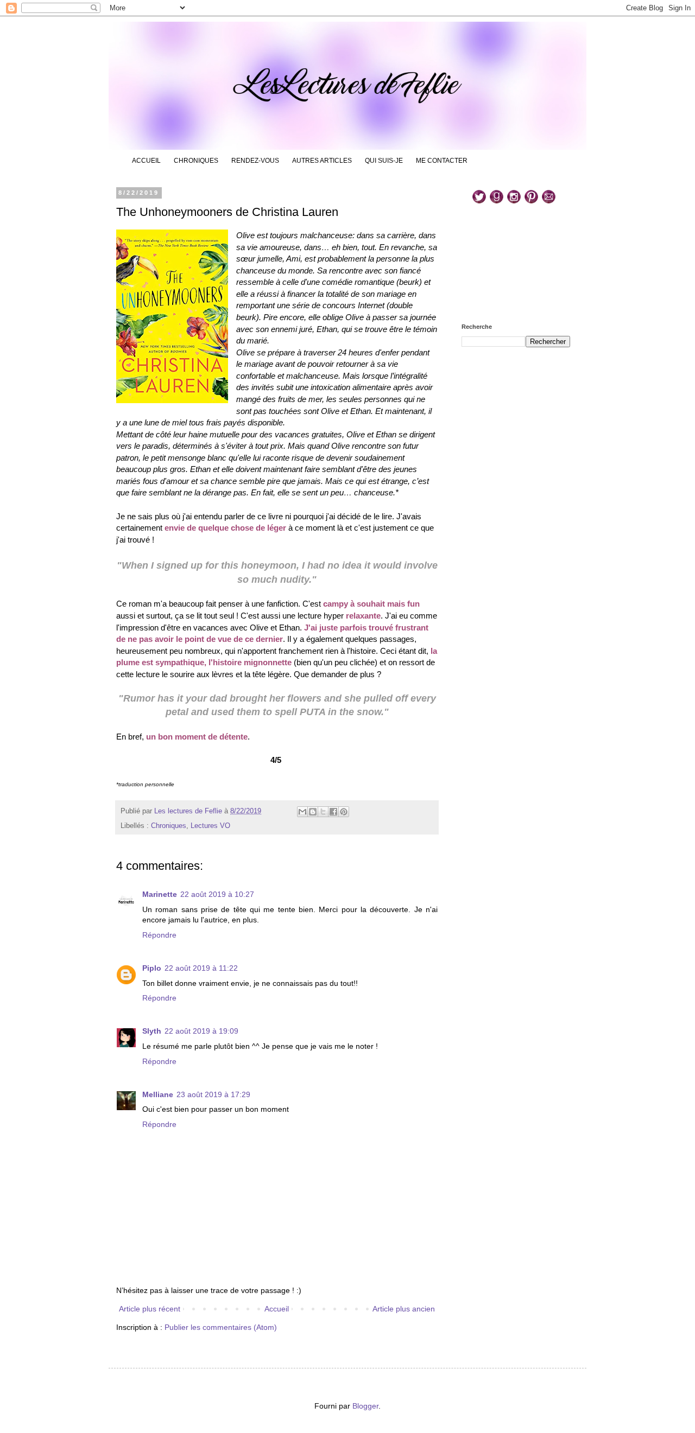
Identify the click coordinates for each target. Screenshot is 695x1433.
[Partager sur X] (323, 811)
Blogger (365, 1406)
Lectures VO (210, 826)
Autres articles (322, 160)
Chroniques (196, 160)
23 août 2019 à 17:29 (213, 1094)
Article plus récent (149, 1308)
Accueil (146, 160)
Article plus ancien (403, 1308)
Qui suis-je (384, 160)
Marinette (159, 894)
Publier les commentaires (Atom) (221, 1327)
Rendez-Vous (255, 160)
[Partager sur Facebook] (333, 811)
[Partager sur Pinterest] (343, 811)
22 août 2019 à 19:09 (201, 1031)
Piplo (151, 968)
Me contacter (441, 160)
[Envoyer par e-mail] (302, 811)
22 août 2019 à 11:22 (201, 968)
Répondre (159, 935)
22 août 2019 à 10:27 (217, 894)
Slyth (151, 1031)
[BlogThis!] (312, 811)
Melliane (157, 1094)
